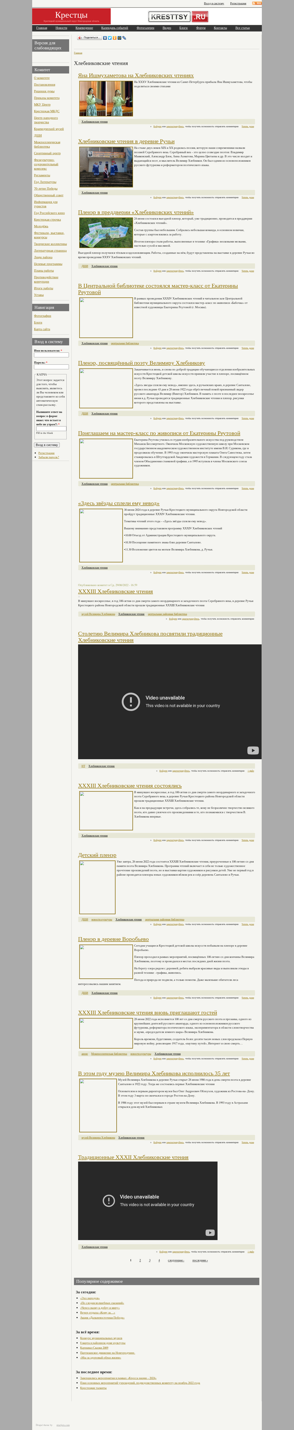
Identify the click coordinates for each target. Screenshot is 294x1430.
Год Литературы (45, 182)
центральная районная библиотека (167, 614)
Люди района (43, 257)
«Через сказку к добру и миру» (100, 1308)
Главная (41, 28)
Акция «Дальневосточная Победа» (102, 1317)
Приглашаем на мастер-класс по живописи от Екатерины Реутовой (159, 433)
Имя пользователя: (48, 350)
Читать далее (248, 126)
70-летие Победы (45, 188)
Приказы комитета (46, 98)
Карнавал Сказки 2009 (94, 1347)
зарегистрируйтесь (175, 126)
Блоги (183, 28)
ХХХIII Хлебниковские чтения (115, 591)
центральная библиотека (125, 343)
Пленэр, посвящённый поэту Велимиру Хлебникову (141, 363)
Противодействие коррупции (46, 279)
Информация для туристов (45, 204)
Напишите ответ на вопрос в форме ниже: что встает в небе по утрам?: (49, 418)
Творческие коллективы (50, 244)
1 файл (251, 770)
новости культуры (101, 919)
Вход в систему (214, 3)
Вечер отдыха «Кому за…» (97, 1312)
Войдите (157, 126)
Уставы (39, 295)
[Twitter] (109, 38)
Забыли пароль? (48, 457)
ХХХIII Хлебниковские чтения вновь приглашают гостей (147, 1012)
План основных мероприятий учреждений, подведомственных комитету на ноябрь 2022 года (140, 1383)
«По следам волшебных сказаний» (102, 1303)
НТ (83, 766)
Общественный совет (48, 195)
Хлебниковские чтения (95, 121)
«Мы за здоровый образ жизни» (100, 1357)
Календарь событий (114, 28)
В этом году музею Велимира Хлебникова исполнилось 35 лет (154, 1073)
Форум (201, 28)
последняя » (200, 1260)
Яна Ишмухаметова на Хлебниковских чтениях (136, 75)
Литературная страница (50, 250)
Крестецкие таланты (93, 1388)
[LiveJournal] (124, 38)
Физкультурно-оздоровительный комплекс (46, 164)
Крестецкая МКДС (46, 111)
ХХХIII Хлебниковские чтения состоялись (130, 785)
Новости (61, 28)
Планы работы (44, 270)
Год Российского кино (49, 213)
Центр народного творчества (46, 120)
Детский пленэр (97, 855)
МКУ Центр (42, 104)
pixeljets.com (63, 1425)
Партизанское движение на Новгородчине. (107, 1353)
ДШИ (38, 135)
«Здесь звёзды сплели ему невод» (119, 503)
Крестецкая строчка (47, 219)
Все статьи (242, 28)
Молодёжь (41, 226)
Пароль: (40, 362)
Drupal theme (42, 1425)
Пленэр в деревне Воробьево (113, 939)
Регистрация (238, 3)
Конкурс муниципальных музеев (101, 1338)
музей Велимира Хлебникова (98, 614)
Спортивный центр (47, 153)
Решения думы (44, 91)
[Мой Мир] (119, 38)
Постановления (44, 84)
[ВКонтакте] (105, 38)
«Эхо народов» (90, 1298)
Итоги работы (43, 288)
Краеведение (84, 28)
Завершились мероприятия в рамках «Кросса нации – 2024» (118, 1378)
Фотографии (42, 315)
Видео (167, 28)
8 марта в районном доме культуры (102, 1343)
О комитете (42, 78)
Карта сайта (42, 329)
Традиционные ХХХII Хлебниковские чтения (133, 1157)
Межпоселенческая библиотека (47, 144)
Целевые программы (48, 264)
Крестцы (71, 14)
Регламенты (42, 175)
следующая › (176, 1260)
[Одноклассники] (114, 38)
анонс (85, 1053)
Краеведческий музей (49, 129)
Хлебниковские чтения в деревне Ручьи (126, 141)
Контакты (220, 28)
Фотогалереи (145, 28)
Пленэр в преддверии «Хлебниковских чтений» (136, 212)
